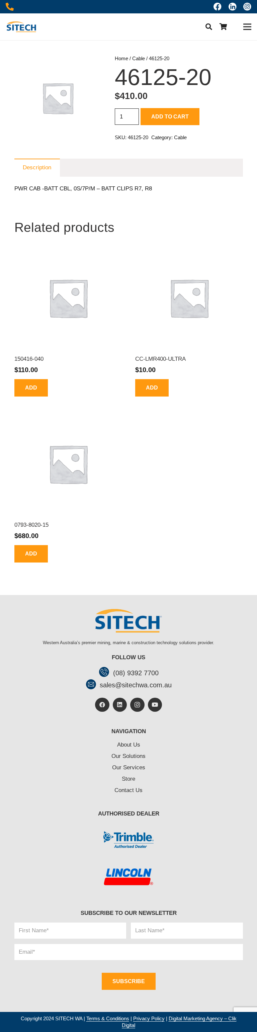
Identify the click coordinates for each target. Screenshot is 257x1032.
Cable (138, 58)
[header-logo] (21, 26)
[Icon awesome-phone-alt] (10, 7)
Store (128, 779)
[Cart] (223, 26)
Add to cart (170, 116)
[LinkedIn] (120, 705)
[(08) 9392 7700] (106, 673)
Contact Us (128, 790)
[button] (208, 27)
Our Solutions (128, 756)
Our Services (128, 767)
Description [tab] (37, 167)
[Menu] (247, 26)
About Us (128, 745)
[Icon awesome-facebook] (217, 7)
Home (121, 58)
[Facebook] (102, 705)
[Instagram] (137, 705)
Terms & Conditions (107, 1018)
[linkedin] (233, 7)
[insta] (247, 7)
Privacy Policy (149, 1018)
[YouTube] (155, 705)
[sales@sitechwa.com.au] (92, 685)
